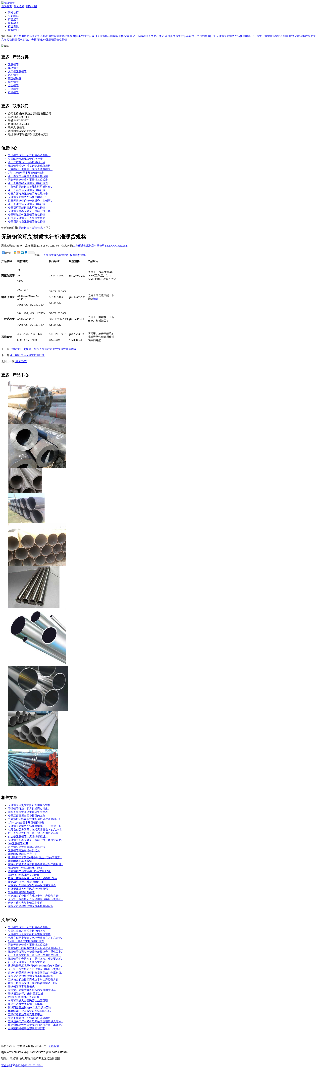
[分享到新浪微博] (18, 253)
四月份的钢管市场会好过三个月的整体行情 (190, 36)
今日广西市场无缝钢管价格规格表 (28, 193)
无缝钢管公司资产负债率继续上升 (236, 36)
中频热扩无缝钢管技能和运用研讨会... (30, 186)
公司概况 (13, 16)
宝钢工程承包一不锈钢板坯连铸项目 (29, 1018)
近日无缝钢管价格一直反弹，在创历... (30, 200)
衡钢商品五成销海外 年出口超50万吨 (29, 1007)
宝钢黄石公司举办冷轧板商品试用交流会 (32, 885)
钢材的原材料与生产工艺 (22, 854)
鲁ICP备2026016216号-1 (29, 1065)
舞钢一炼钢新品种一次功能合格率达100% (32, 878)
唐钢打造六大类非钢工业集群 (25, 902)
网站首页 (13, 12)
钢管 (95, 298)
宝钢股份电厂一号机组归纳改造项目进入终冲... (35, 1021)
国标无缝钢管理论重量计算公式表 (28, 179)
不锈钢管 (13, 92)
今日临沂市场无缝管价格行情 (25, 158)
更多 (5, 57)
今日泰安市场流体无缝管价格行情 (28, 176)
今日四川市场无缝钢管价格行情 (26, 221)
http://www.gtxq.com (116, 245)
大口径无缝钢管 (17, 71)
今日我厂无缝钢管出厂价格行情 (26, 207)
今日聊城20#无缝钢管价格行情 (49, 39)
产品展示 (13, 19)
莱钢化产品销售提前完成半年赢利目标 (30, 906)
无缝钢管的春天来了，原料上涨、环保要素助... (35, 840)
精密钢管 (13, 82)
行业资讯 (13, 26)
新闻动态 (13, 23)
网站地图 (31, 6)
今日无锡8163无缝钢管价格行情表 (28, 183)
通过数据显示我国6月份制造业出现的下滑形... (35, 857)
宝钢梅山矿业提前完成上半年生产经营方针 (33, 895)
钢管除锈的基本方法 (20, 860)
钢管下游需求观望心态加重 (272, 36)
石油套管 (13, 88)
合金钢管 (13, 85)
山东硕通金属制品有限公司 (89, 245)
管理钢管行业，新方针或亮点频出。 (29, 155)
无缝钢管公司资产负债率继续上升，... (30, 197)
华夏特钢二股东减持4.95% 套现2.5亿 (29, 871)
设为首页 (6, 6)
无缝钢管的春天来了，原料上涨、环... (30, 211)
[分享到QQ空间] (15, 253)
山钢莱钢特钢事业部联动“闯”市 (26, 1028)
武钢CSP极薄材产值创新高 (23, 874)
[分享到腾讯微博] (22, 253)
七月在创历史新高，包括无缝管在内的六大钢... (35, 829)
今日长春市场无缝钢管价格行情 (26, 190)
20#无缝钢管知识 (18, 843)
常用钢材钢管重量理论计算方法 (26, 847)
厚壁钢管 (13, 68)
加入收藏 (19, 6)
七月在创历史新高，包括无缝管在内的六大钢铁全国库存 (43, 349)
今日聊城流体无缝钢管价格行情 (26, 214)
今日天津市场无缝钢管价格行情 (110, 36)
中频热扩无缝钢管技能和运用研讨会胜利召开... (35, 819)
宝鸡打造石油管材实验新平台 (25, 1014)
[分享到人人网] (26, 253)
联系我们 (13, 30)
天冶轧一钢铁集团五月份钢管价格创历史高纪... (35, 899)
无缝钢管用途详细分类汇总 (24, 850)
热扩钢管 (13, 75)
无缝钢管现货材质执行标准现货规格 (29, 165)
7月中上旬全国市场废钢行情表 (26, 172)
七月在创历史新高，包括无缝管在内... (30, 169)
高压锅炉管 (14, 78)
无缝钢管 (13, 64)
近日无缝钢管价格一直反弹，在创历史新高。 (34, 833)
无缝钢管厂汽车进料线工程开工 (26, 867)
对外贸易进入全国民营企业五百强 (28, 888)
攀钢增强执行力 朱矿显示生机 (25, 881)
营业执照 (6, 1065)
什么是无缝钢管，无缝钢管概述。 (28, 218)
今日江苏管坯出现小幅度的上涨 (26, 162)
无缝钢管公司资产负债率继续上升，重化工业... (35, 826)
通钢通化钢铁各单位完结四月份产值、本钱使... (35, 1025)
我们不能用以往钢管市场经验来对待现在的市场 (63, 36)
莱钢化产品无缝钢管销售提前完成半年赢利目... (35, 864)
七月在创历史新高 (24, 36)
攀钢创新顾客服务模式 (21, 892)
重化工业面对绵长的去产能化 (147, 36)
